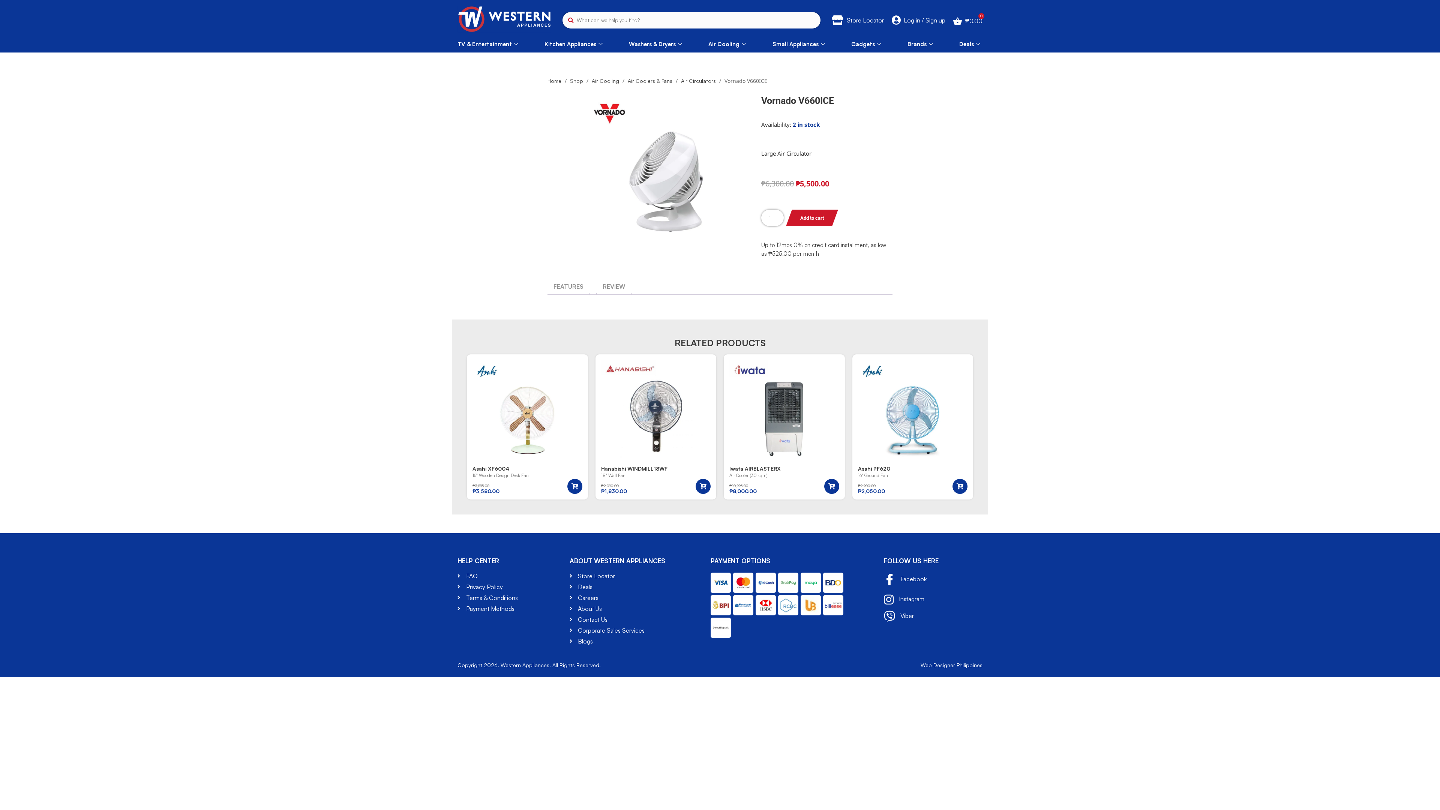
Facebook (913, 579)
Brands (917, 44)
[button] (574, 486)
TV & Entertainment (485, 44)
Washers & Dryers (652, 44)
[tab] (569, 286)
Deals (966, 44)
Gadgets (863, 44)
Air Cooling (724, 44)
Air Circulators (698, 81)
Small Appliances (795, 44)
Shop (576, 81)
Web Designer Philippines (951, 665)
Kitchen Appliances (570, 44)
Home (554, 81)
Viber (906, 615)
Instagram (910, 598)
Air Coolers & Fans (650, 81)
